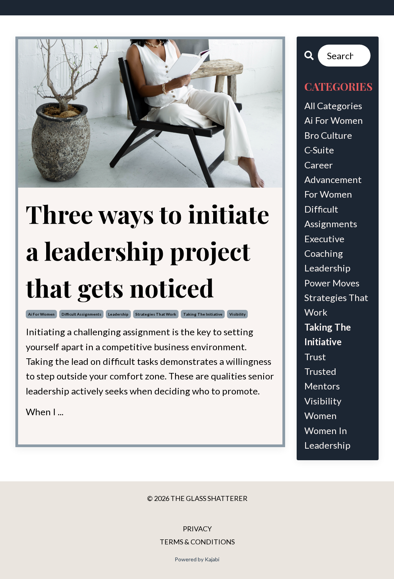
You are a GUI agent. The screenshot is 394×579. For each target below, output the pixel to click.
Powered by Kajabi (197, 559)
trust (315, 356)
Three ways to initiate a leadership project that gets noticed (147, 250)
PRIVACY (197, 528)
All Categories (333, 105)
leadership (118, 314)
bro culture (328, 135)
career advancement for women (333, 179)
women (320, 415)
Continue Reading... (51, 428)
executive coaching (324, 246)
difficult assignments (81, 314)
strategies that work (155, 314)
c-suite (319, 149)
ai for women (41, 314)
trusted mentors (322, 378)
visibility (237, 314)
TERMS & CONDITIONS (197, 541)
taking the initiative (202, 314)
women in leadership (327, 438)
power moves (331, 282)
